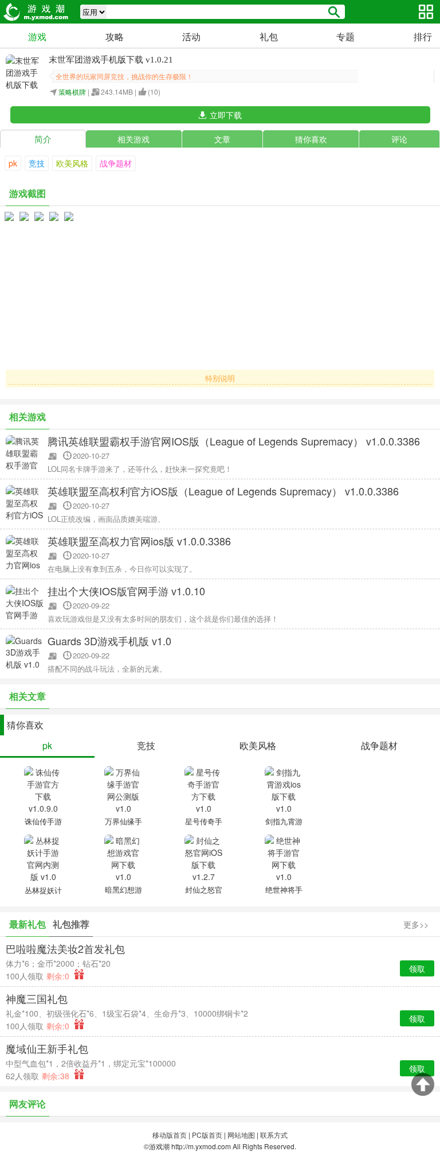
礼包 (269, 36)
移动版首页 (169, 1134)
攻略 (114, 36)
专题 (345, 36)
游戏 (37, 36)
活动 (191, 36)
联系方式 (274, 1134)
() (154, 91)
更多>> (416, 924)
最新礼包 (27, 924)
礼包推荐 (71, 924)
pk (13, 163)
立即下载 (226, 115)
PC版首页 (207, 1134)
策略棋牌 (72, 91)
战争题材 (116, 163)
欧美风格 (72, 163)
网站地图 (241, 1134)
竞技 (37, 163)
